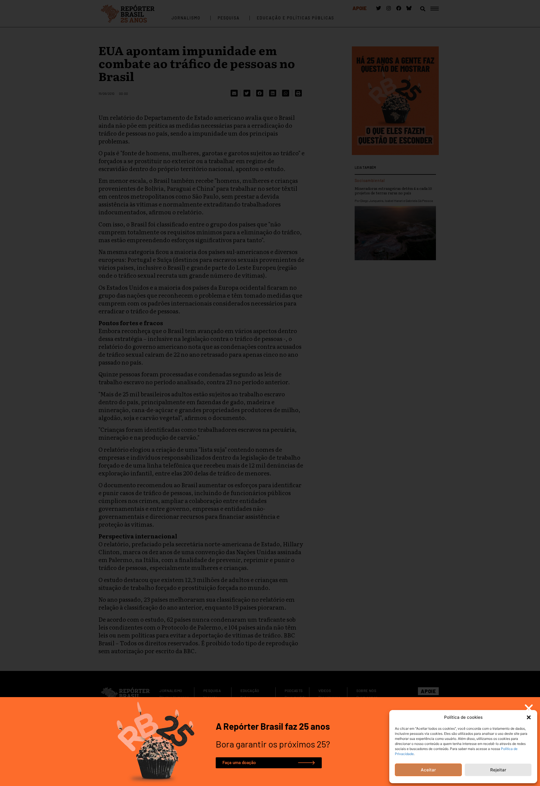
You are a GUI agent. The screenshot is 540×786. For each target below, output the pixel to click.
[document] (270, 393)
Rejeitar (498, 769)
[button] (529, 717)
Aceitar (428, 769)
